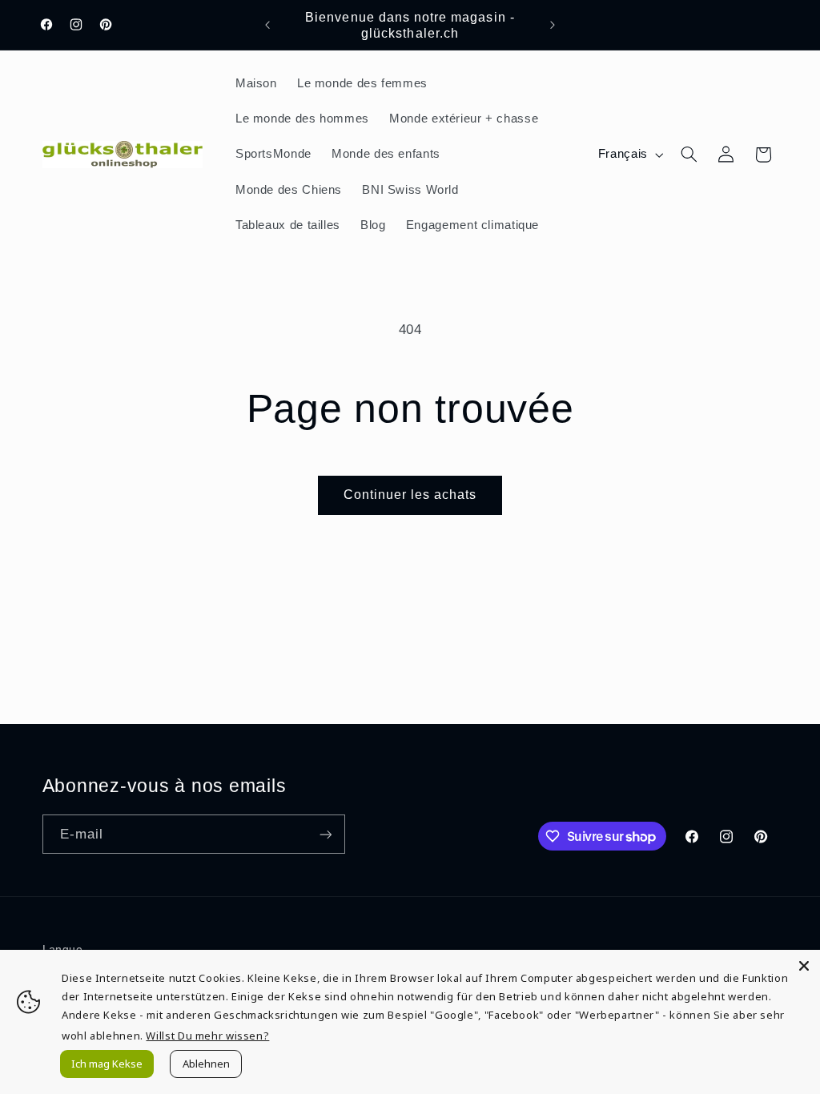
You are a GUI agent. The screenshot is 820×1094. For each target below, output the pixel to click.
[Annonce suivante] (552, 25)
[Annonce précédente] (267, 25)
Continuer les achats (410, 494)
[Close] (804, 966)
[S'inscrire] (325, 834)
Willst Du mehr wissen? (207, 1035)
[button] (688, 154)
